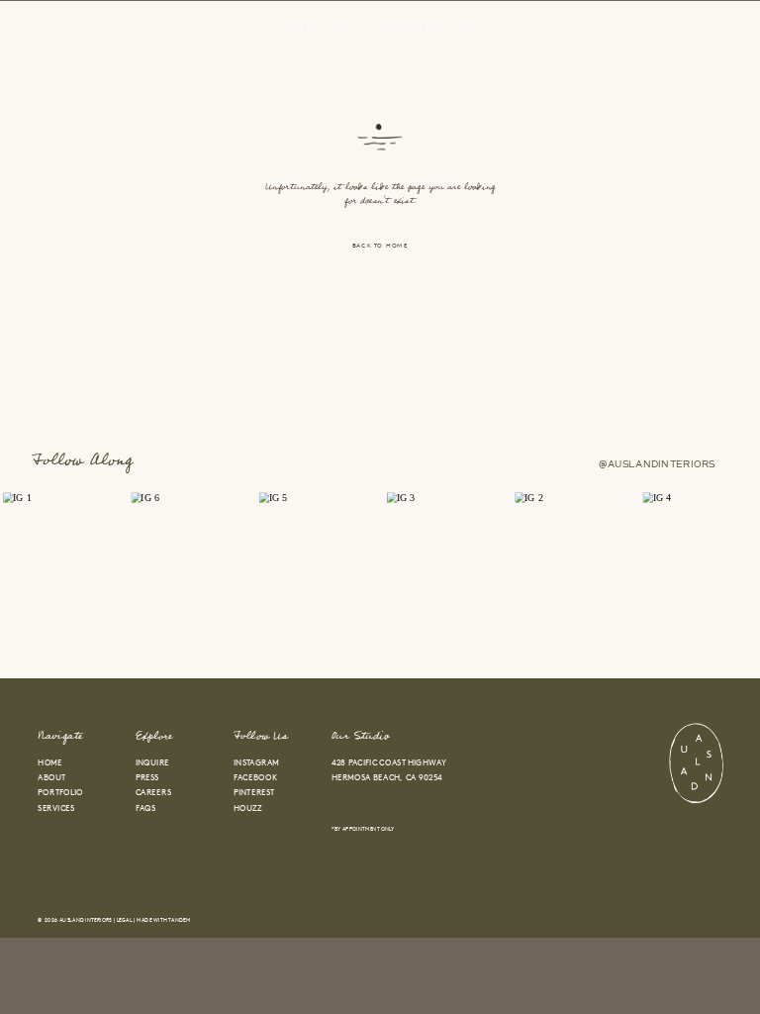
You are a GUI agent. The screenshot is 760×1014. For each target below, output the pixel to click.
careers (153, 793)
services (56, 808)
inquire (152, 763)
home (50, 763)
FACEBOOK (255, 777)
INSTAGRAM (256, 763)
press (147, 777)
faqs (145, 808)
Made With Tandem (163, 920)
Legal (125, 920)
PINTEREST (254, 793)
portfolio (60, 793)
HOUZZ (248, 808)
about (51, 777)
